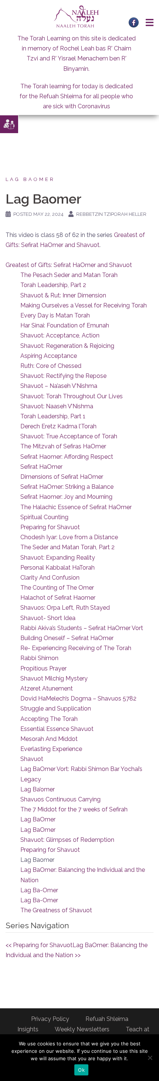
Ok (81, 1070)
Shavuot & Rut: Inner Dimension (63, 295)
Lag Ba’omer (37, 789)
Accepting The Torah (49, 718)
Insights (27, 1029)
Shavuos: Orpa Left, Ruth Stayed (65, 607)
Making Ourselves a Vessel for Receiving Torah (83, 305)
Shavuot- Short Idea (47, 618)
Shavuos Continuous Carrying (60, 799)
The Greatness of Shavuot (56, 910)
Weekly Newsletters (82, 1029)
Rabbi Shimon (39, 658)
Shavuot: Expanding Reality (57, 557)
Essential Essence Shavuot (57, 728)
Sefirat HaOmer (41, 466)
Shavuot (31, 758)
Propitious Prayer (43, 668)
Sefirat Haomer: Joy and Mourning (66, 496)
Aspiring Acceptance (48, 355)
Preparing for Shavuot (50, 527)
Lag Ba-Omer (39, 890)
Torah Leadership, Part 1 (52, 416)
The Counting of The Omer (57, 587)
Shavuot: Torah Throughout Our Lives (71, 396)
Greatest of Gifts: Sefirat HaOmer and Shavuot (69, 264)
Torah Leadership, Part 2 (53, 285)
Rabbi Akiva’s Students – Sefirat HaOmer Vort (81, 628)
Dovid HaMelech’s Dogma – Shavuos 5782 (78, 698)
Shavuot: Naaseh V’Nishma (56, 406)
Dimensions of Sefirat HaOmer (61, 476)
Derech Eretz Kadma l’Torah (58, 426)
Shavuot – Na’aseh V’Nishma (58, 385)
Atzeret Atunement (46, 688)
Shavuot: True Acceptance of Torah (68, 436)
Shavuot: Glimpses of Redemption (67, 839)
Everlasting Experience (51, 748)
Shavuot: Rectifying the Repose (63, 375)
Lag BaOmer (30, 179)
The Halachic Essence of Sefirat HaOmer (76, 507)
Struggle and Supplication (55, 708)
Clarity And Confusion (50, 577)
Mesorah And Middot (49, 738)
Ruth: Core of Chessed (50, 365)
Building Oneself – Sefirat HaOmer (67, 638)
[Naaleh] (76, 16)
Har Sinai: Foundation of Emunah (64, 325)
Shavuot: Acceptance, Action (59, 335)
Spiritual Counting (44, 517)
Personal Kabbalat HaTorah (57, 567)
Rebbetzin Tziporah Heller (111, 214)
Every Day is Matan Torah (55, 315)
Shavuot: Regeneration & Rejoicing (67, 345)
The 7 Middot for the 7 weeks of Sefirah (74, 809)
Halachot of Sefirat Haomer (57, 597)
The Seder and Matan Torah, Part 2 (67, 547)
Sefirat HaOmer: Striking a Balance (67, 486)
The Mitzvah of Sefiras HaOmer (63, 446)
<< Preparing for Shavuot (39, 945)
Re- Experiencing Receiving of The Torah (75, 648)
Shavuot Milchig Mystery (54, 678)
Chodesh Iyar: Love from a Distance (69, 537)
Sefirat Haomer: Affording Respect (66, 456)
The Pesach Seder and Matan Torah (69, 275)
